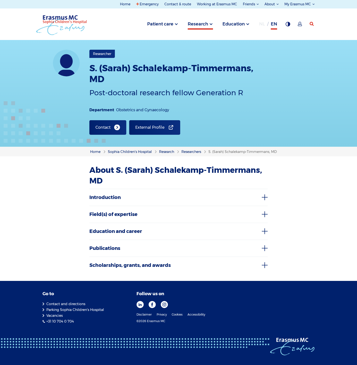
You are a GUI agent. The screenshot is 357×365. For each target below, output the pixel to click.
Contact (102, 127)
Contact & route (177, 4)
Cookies (177, 314)
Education (233, 24)
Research (198, 24)
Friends (249, 4)
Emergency (149, 4)
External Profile (149, 127)
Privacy (162, 314)
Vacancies (54, 315)
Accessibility (196, 314)
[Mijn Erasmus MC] (300, 25)
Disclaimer (144, 314)
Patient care (160, 24)
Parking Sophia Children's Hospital (75, 310)
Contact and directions (65, 304)
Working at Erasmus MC (217, 4)
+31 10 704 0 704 (60, 321)
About (270, 4)
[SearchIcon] (312, 24)
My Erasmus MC (298, 4)
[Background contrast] (287, 25)
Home (125, 4)
